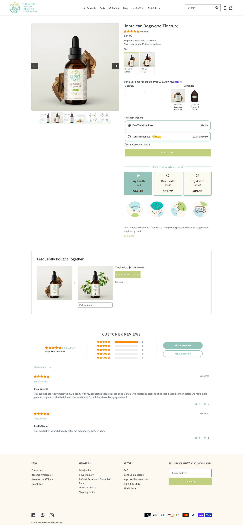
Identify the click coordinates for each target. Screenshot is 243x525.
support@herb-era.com (136, 479)
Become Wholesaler (41, 474)
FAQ (126, 470)
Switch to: (188, 85)
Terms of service (87, 487)
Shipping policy (87, 492)
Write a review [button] (183, 345)
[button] (132, 31)
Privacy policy (86, 474)
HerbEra (41, 522)
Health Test (37, 483)
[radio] (131, 63)
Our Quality (85, 470)
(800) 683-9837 (132, 483)
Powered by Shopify (53, 522)
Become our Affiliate (42, 479)
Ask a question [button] (183, 353)
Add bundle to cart (128, 274)
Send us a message (134, 474)
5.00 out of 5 (68, 347)
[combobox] (95, 305)
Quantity (129, 85)
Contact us (36, 470)
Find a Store (130, 488)
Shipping (128, 40)
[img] (41, 376)
